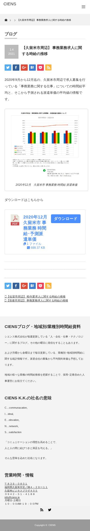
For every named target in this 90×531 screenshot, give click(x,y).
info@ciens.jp (12, 497)
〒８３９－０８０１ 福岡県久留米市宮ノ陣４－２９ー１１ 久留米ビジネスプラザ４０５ (26, 487)
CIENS (52, 525)
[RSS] (41, 509)
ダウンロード (66, 219)
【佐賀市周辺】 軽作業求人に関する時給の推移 (36, 296)
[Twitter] (48, 509)
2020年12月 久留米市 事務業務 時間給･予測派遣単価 (35, 228)
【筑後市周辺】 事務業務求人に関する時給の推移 (37, 300)
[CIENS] (21, 4)
